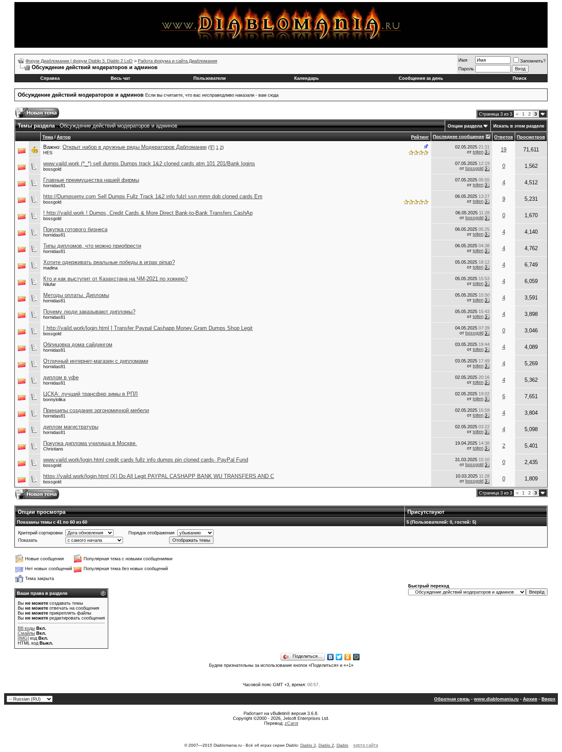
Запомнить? (533, 60)
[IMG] (23, 638)
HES (47, 152)
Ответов (503, 137)
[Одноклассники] (348, 657)
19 (503, 149)
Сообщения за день (421, 78)
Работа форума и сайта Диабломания (177, 60)
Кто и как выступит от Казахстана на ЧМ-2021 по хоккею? (115, 279)
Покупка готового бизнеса (75, 229)
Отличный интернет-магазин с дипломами (95, 361)
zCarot (291, 723)
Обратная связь (452, 698)
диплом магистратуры (70, 427)
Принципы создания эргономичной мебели (96, 410)
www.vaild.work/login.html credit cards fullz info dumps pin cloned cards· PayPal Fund (145, 460)
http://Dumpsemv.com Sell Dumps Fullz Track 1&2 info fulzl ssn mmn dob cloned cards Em (152, 196)
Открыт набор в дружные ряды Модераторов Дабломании (135, 147)
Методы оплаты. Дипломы (76, 295)
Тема (47, 137)
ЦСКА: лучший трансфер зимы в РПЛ (90, 394)
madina (50, 267)
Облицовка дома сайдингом (77, 344)
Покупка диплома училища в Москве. (90, 443)
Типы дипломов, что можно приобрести (92, 246)
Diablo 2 (326, 745)
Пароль (466, 68)
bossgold (52, 169)
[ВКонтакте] (330, 657)
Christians (53, 448)
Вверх (548, 698)
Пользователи (209, 78)
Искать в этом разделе (518, 125)
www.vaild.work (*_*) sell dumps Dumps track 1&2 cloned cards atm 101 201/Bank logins (149, 163)
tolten (478, 151)
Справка (50, 78)
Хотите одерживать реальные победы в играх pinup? (109, 262)
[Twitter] (339, 657)
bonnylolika (54, 399)
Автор (64, 137)
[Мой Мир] (356, 657)
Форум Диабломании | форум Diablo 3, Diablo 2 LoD (79, 60)
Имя (462, 60)
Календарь (306, 78)
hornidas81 (54, 185)
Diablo (342, 745)
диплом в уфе (61, 377)
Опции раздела (465, 125)
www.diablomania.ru (496, 698)
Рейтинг (420, 137)
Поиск (520, 78)
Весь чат (120, 78)
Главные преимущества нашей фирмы (91, 180)
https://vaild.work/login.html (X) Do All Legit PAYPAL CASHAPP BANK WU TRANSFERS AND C (158, 476)
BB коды (26, 628)
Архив (530, 698)
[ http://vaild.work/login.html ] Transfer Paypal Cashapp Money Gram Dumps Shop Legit (148, 328)
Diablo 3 (308, 745)
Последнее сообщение (458, 136)
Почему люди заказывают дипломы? (89, 312)
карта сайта (365, 745)
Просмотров (531, 137)
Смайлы (26, 633)
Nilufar (49, 284)
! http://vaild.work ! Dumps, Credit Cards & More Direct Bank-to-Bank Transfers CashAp (148, 213)
